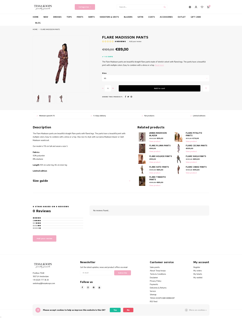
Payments (154, 284)
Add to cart (159, 88)
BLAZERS (128, 17)
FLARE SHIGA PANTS (196, 156)
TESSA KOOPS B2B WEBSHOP (162, 298)
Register (196, 267)
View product (154, 141)
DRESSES (57, 17)
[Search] (164, 6)
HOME (35, 17)
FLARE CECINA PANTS (196, 145)
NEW (45, 17)
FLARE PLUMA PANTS (160, 145)
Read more (159, 65)
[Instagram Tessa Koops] (88, 287)
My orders (197, 271)
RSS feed (153, 301)
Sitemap (153, 294)
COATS (151, 17)
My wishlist (197, 277)
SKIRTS (91, 17)
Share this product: (112, 97)
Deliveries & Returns (158, 288)
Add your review (135, 41)
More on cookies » (198, 310)
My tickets (197, 274)
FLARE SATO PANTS (159, 167)
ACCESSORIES (166, 17)
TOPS (69, 17)
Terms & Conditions (158, 274)
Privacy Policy (155, 281)
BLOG (38, 23)
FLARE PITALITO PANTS (194, 134)
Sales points (155, 267)
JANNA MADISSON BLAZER (158, 134)
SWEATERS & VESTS (109, 17)
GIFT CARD (196, 17)
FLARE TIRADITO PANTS (157, 178)
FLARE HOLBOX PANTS (160, 156)
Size (104, 73)
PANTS (80, 17)
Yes (115, 310)
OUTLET (182, 17)
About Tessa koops (158, 271)
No (128, 310)
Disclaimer (154, 277)
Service (153, 291)
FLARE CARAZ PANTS (196, 167)
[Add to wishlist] (206, 88)
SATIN (140, 17)
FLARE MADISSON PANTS (50, 29)
